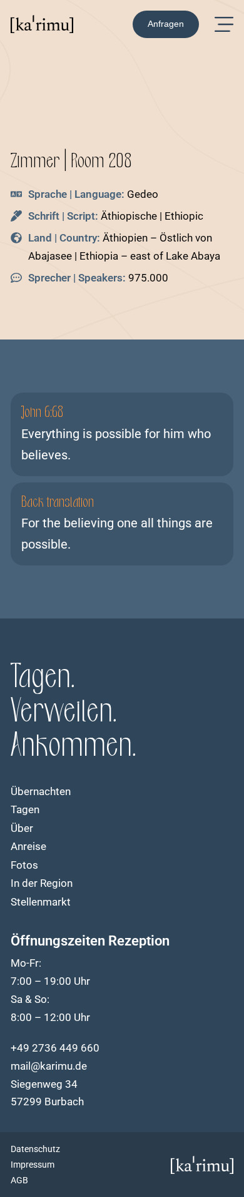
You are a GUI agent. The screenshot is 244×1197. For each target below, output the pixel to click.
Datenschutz (35, 1149)
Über (22, 828)
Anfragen (166, 24)
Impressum (32, 1165)
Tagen (25, 809)
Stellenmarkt (41, 902)
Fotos (24, 865)
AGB (19, 1180)
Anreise (28, 846)
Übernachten (41, 791)
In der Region (42, 883)
